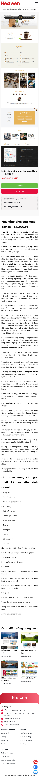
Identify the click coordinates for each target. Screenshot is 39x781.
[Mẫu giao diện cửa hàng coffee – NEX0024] (19, 90)
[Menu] (36, 3)
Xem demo (19, 186)
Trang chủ (4, 9)
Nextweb (19, 775)
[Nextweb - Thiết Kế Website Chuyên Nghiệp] (10, 3)
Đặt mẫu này (19, 191)
